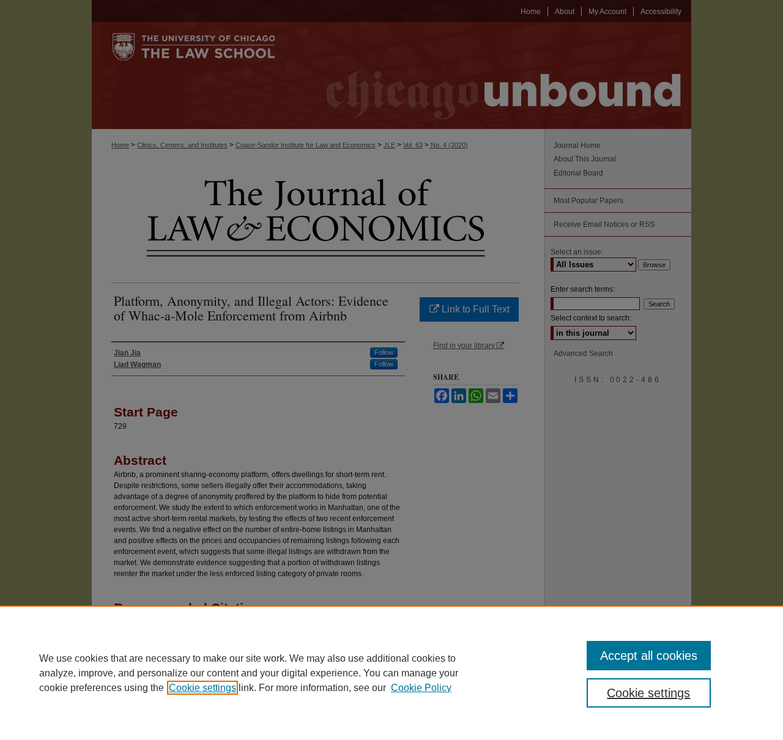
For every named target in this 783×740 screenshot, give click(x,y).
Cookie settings (202, 688)
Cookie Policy (421, 688)
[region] (391, 672)
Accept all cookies (648, 655)
